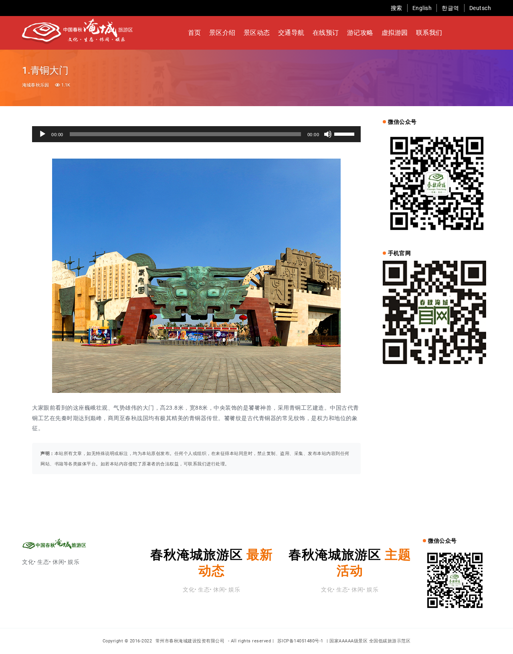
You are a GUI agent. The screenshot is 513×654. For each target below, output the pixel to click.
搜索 (396, 8)
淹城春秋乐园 (35, 85)
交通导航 (291, 32)
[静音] (328, 134)
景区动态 (257, 32)
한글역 (450, 8)
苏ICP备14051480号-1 (300, 641)
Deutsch (480, 8)
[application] (196, 134)
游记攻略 (360, 32)
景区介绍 (222, 32)
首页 (194, 32)
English (422, 8)
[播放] (42, 134)
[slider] (345, 133)
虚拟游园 (395, 32)
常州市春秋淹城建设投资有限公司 (191, 641)
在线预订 (326, 32)
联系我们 (429, 32)
